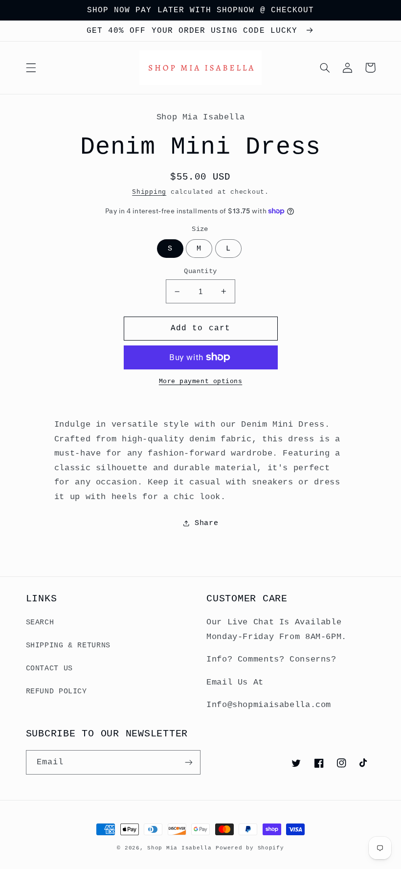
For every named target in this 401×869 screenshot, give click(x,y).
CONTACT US (49, 668)
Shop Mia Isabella (179, 848)
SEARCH (40, 622)
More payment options (201, 381)
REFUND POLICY (56, 691)
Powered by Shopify (250, 848)
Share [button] (206, 523)
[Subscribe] (189, 762)
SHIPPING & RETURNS (68, 645)
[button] (31, 67)
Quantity (200, 271)
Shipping (149, 192)
